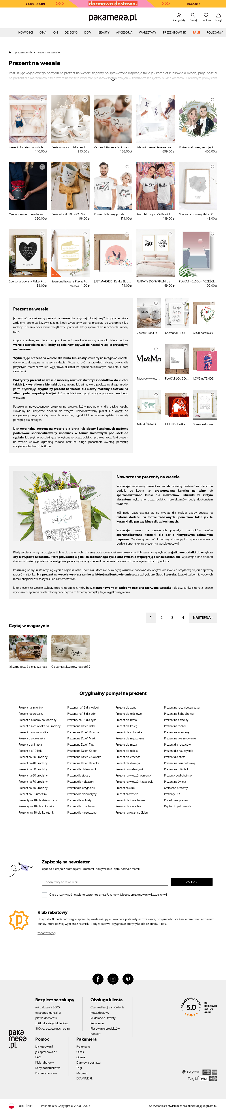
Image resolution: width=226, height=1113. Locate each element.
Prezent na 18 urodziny (33, 794)
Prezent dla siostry (78, 775)
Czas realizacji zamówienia (107, 1007)
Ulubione (206, 20)
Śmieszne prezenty (176, 788)
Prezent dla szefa (174, 757)
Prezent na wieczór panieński (134, 775)
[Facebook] (98, 979)
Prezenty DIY (172, 794)
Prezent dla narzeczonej (82, 812)
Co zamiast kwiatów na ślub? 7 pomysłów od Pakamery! (70, 666)
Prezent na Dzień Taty (80, 744)
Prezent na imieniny (31, 707)
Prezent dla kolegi (127, 726)
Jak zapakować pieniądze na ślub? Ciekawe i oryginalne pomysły (28, 666)
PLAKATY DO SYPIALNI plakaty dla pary (155, 281)
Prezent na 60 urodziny (33, 775)
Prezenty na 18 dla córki (82, 713)
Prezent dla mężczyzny (130, 738)
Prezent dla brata (126, 720)
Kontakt (95, 1034)
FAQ (38, 1057)
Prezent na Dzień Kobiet (82, 750)
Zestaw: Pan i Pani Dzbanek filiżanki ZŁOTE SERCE (149, 333)
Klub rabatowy (44, 1062)
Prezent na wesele (127, 794)
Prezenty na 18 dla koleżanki (36, 812)
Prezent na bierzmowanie (180, 738)
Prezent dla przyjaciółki (81, 788)
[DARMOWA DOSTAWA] (113, 4)
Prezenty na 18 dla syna (81, 720)
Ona (43, 32)
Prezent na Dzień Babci (81, 726)
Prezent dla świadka (128, 806)
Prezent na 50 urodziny (33, 769)
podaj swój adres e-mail (61, 882)
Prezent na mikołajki (176, 769)
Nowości (25, 32)
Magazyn (82, 1073)
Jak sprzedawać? (46, 1052)
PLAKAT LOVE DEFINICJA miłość (177, 378)
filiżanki (70, 366)
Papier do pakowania (177, 806)
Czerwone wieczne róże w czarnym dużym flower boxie (28, 214)
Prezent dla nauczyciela (179, 750)
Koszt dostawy (99, 1012)
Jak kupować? (44, 1046)
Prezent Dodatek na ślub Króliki (28, 147)
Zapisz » (191, 882)
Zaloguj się (179, 20)
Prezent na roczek (175, 726)
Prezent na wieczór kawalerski (134, 781)
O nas (80, 1052)
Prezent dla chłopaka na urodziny (39, 726)
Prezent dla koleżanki (80, 781)
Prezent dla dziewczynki (82, 769)
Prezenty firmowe (46, 1073)
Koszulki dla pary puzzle (109, 214)
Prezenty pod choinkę (178, 775)
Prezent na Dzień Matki (81, 738)
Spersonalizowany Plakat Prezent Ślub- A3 (198, 214)
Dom (88, 32)
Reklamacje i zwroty (102, 1018)
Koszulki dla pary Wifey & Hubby (155, 214)
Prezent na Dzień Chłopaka (84, 757)
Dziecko (71, 32)
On (55, 32)
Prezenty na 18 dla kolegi (83, 707)
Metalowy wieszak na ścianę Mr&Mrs (149, 378)
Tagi (79, 1068)
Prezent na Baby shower (179, 713)
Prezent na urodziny (31, 713)
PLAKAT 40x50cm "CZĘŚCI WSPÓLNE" (198, 281)
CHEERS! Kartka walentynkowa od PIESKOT (177, 424)
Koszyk (219, 20)
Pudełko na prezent (176, 800)
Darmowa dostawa (88, 1062)
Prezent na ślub (125, 788)
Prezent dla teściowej (129, 713)
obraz (118, 411)
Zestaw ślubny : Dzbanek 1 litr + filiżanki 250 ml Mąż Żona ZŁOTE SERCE (70, 147)
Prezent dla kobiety (79, 800)
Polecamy (215, 32)
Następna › (203, 617)
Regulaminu (209, 1105)
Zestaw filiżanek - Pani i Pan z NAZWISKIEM (113, 147)
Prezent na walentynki (129, 769)
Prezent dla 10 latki (30, 750)
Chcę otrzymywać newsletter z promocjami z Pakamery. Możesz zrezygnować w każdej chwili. (108, 894)
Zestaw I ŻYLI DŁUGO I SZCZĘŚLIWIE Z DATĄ (70, 214)
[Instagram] (113, 979)
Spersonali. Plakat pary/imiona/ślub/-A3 (177, 333)
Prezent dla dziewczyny (81, 794)
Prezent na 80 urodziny (33, 788)
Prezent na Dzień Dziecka (83, 763)
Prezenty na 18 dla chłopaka (36, 806)
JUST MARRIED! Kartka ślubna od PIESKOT (113, 281)
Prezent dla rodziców (177, 744)
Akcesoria (124, 32)
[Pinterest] (128, 979)
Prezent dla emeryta (128, 757)
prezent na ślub (132, 552)
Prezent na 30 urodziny (33, 757)
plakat (119, 362)
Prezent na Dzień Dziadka (83, 732)
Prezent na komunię (176, 732)
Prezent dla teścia (127, 750)
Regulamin (97, 1023)
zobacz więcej (47, 933)
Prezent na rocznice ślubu (132, 812)
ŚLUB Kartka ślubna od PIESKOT (205, 333)
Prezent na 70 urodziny (33, 781)
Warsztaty (147, 32)
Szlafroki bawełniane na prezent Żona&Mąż (155, 147)
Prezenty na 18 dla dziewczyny (38, 800)
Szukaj (193, 20)
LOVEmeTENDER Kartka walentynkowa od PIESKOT (205, 378)
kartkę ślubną (192, 587)
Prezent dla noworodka (33, 732)
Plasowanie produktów (105, 1028)
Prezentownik (174, 32)
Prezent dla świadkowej (130, 800)
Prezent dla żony (126, 707)
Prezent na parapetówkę (179, 763)
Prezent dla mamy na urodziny (37, 720)
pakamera (11, 52)
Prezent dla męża (126, 744)
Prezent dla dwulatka (32, 738)
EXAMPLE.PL (84, 1078)
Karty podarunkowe (47, 1068)
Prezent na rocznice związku (182, 707)
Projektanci (83, 1046)
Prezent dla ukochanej (81, 806)
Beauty (104, 32)
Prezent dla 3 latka (30, 744)
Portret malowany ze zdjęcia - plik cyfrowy (198, 147)
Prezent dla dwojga (128, 763)
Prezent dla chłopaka (129, 732)
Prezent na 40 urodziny (33, 763)
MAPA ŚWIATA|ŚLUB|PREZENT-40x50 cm (149, 424)
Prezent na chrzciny (176, 720)
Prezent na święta (175, 781)
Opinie (80, 1057)
